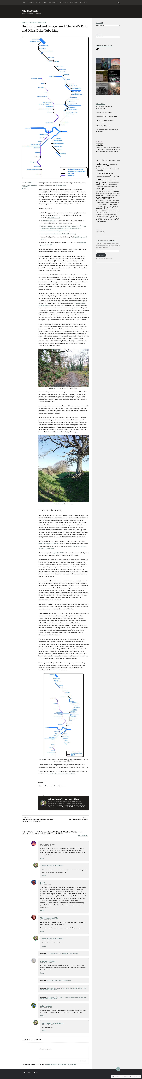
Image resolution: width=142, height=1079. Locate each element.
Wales (105, 219)
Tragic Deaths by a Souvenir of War (107, 116)
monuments (99, 200)
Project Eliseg (109, 207)
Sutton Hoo (103, 212)
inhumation (98, 191)
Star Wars (108, 211)
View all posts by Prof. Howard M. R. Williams (72, 807)
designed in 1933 (57, 553)
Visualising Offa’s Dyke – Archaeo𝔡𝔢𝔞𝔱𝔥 (59, 980)
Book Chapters (64, 2)
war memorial (111, 219)
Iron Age (104, 191)
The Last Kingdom (110, 212)
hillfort (105, 189)
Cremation (114, 176)
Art (111, 164)
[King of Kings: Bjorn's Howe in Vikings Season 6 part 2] (102, 89)
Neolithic (104, 204)
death (99, 179)
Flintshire (115, 184)
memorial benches (115, 195)
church (109, 169)
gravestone (106, 186)
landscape (115, 191)
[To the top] (118, 1069)
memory (110, 197)
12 (27, 189)
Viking (108, 216)
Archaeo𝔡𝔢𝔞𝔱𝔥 (30, 10)
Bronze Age (115, 164)
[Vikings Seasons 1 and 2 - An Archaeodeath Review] (102, 64)
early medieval (102, 182)
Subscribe (101, 255)
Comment (83, 1061)
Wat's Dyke (42, 22)
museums (107, 202)
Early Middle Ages (104, 184)
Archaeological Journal (114, 160)
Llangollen (109, 193)
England (111, 184)
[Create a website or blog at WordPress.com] (22, 1075)
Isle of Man (108, 191)
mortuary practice (100, 202)
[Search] (118, 2)
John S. (42, 883)
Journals (44, 2)
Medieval (99, 195)
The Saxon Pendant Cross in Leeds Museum (104, 121)
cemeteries (111, 167)
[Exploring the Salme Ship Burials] (114, 64)
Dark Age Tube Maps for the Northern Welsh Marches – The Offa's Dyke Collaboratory (63, 988)
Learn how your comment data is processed (61, 1064)
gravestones (113, 186)
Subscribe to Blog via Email (105, 240)
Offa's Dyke (33, 22)
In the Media (83, 2)
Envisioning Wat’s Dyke (48, 221)
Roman (98, 211)
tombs (107, 214)
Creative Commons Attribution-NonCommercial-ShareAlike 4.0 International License (108, 149)
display (113, 179)
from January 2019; (53, 217)
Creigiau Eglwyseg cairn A (104, 112)
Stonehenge (114, 211)
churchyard (115, 169)
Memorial (107, 195)
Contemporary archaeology (102, 176)
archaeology (103, 164)
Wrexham (103, 221)
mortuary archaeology (111, 200)
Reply (42, 858)
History (109, 189)
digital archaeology (107, 179)
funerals (98, 186)
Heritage (25, 22)
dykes (116, 180)
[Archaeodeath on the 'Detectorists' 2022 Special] (102, 76)
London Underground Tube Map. (49, 544)
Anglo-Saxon (104, 160)
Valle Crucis (103, 216)
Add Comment (82, 836)
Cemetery (99, 169)
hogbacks (115, 189)
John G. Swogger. (60, 185)
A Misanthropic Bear (48, 961)
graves (101, 186)
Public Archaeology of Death (112, 209)
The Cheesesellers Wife (49, 918)
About (24, 2)
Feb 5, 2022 (28, 183)
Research (31, 2)
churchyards (99, 171)
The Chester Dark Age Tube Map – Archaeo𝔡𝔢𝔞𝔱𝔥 (62, 954)
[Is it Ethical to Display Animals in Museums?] (114, 89)
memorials (101, 197)
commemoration (105, 173)
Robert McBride (46, 1006)
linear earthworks (101, 193)
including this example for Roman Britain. (62, 774)
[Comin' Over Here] (114, 76)
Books (38, 2)
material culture (116, 193)
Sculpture (103, 211)
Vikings (99, 219)
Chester (104, 169)
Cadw (102, 167)
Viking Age (114, 216)
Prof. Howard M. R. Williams (29, 185)
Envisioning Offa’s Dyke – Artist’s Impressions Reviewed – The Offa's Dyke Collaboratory (63, 997)
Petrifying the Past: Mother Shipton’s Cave (104, 107)
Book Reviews (74, 2)
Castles (105, 167)
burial (98, 167)
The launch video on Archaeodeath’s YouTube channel (58, 234)
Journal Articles (53, 2)
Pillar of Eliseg (100, 207)
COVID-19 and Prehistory (103, 126)
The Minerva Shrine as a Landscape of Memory (107, 130)
